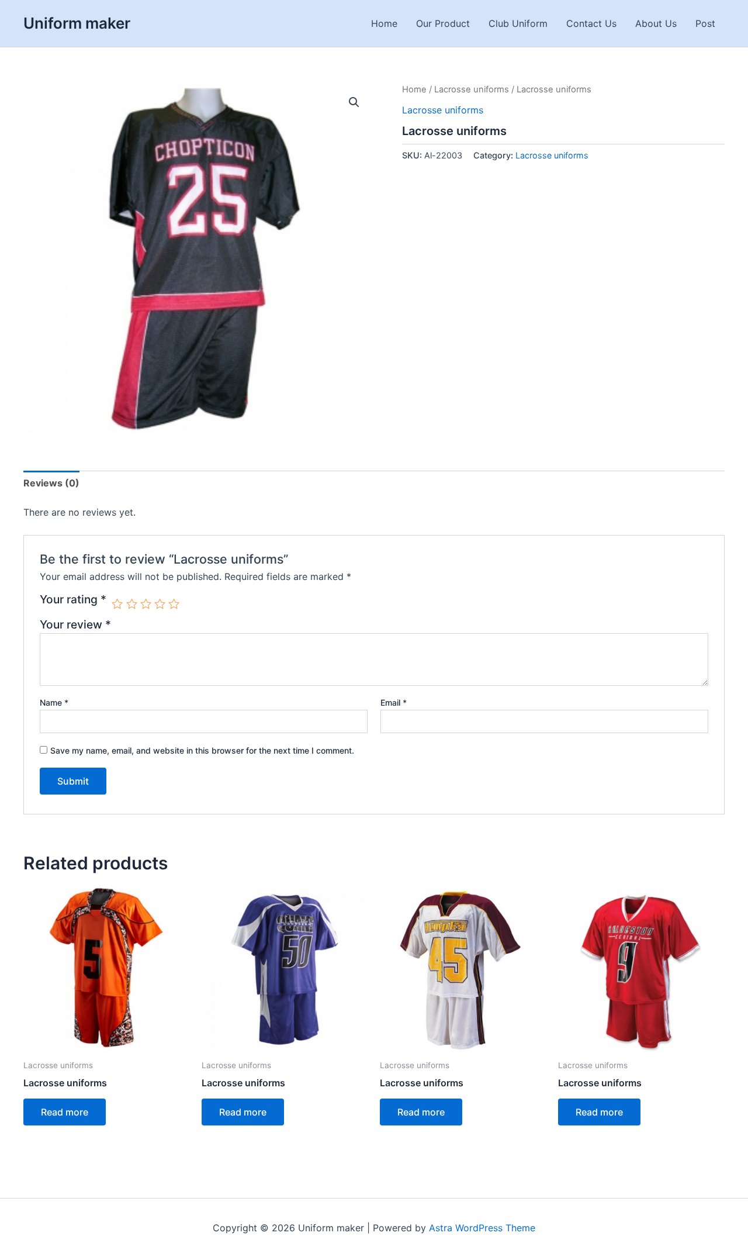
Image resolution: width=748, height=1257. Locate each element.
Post (705, 23)
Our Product (443, 23)
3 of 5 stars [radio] (145, 603)
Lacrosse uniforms (471, 89)
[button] (354, 102)
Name (54, 702)
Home (384, 23)
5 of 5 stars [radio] (173, 603)
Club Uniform (518, 23)
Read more (64, 1112)
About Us (656, 23)
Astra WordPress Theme (482, 1228)
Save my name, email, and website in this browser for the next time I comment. (202, 750)
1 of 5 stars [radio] (117, 603)
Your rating (73, 599)
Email (393, 702)
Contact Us (591, 23)
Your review (75, 624)
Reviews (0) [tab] (51, 483)
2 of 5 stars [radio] (131, 603)
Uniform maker (76, 23)
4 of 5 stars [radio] (159, 603)
